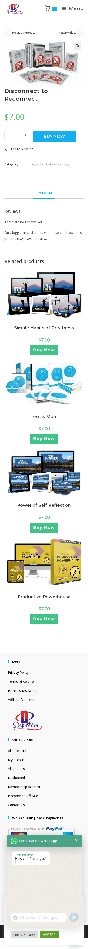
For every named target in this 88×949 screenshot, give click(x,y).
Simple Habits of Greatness (44, 327)
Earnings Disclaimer (23, 690)
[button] (77, 46)
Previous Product (23, 33)
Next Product (67, 33)
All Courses (16, 768)
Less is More (44, 416)
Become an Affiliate (23, 796)
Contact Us (16, 805)
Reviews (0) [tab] (44, 193)
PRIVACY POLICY (24, 934)
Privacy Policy (18, 672)
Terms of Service (21, 681)
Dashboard (16, 777)
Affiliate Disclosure (22, 699)
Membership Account (24, 787)
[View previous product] (7, 32)
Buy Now (54, 136)
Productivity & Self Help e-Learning (44, 164)
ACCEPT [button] (49, 934)
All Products (17, 750)
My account (17, 759)
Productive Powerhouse (44, 596)
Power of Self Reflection (44, 505)
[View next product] (80, 32)
